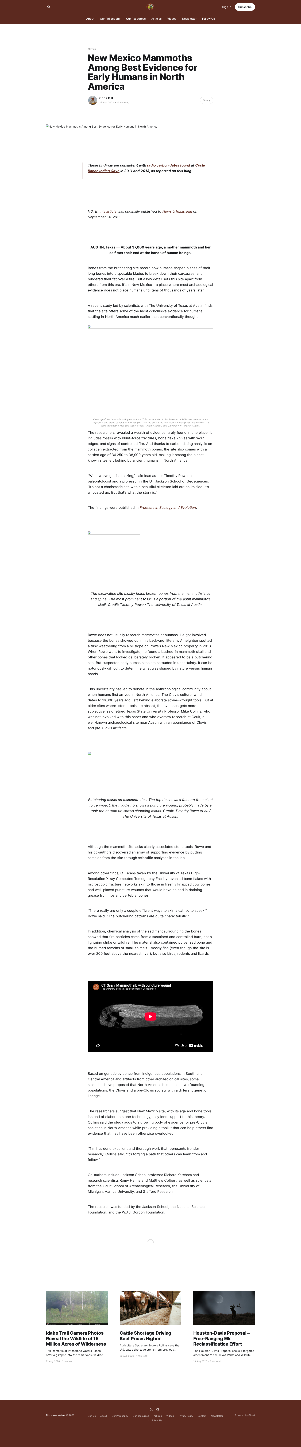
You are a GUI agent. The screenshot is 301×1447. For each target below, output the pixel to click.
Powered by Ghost (245, 1415)
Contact (202, 1415)
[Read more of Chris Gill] (93, 100)
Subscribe (245, 7)
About (90, 18)
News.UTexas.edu (177, 211)
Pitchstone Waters (55, 1415)
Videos (171, 18)
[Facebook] (157, 1409)
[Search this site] (49, 7)
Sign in (226, 7)
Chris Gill (106, 98)
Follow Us (208, 18)
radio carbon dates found (168, 165)
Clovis (92, 49)
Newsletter (189, 18)
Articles (156, 18)
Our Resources (136, 18)
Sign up (92, 1415)
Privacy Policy (186, 1415)
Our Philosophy (110, 18)
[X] (151, 1409)
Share (206, 100)
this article (108, 211)
